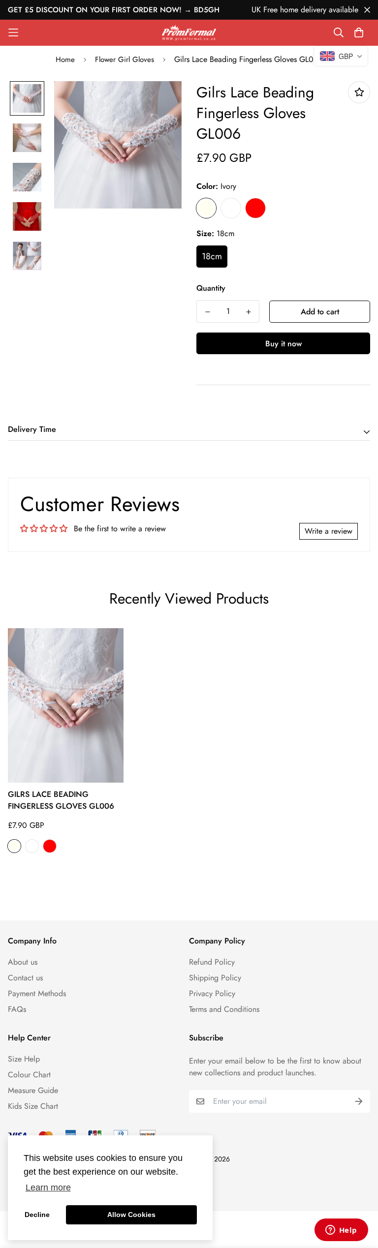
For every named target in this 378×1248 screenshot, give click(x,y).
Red (255, 208)
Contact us (25, 977)
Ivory (206, 208)
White (231, 208)
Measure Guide (33, 1090)
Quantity (210, 288)
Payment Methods (37, 993)
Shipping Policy (215, 977)
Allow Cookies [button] (131, 1214)
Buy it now (283, 343)
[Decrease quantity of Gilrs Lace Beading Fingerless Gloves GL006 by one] (207, 312)
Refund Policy (212, 962)
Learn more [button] (48, 1187)
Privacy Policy (212, 993)
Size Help (24, 1059)
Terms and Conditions (224, 1009)
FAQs (17, 1009)
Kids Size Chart (33, 1106)
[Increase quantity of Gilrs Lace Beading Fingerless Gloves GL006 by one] (248, 312)
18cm (212, 256)
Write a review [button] (328, 531)
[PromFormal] (189, 33)
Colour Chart (29, 1074)
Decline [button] (37, 1214)
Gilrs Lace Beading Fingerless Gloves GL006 (61, 800)
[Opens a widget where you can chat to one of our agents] (341, 1230)
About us (22, 962)
